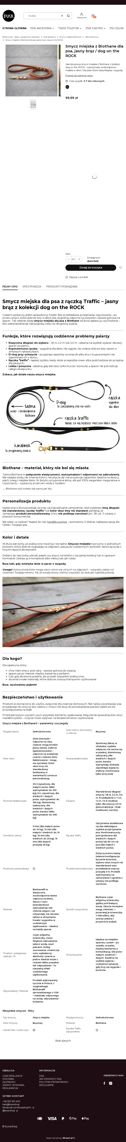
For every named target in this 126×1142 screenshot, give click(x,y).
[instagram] (110, 1083)
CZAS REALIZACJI (12, 1076)
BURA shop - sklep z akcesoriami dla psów (21, 37)
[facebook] (105, 1083)
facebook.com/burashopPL (17, 1107)
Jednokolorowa (91, 37)
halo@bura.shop (57, 521)
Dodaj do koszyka (91, 267)
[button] (68, 15)
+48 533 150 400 (11, 1101)
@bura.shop (9, 1110)
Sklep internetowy (59, 1138)
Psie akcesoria (49, 37)
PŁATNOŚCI (9, 1082)
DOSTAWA (8, 1079)
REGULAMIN (46, 1085)
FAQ (41, 1076)
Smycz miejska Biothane (70, 37)
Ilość (67, 254)
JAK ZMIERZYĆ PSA (50, 1079)
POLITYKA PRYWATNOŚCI (53, 1082)
